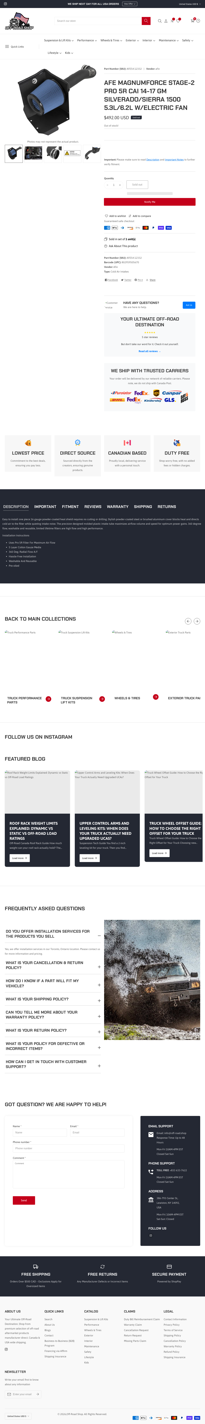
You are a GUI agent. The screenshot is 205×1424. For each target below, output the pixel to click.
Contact (49, 1335)
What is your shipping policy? (37, 999)
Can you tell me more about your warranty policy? (42, 1015)
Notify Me (149, 201)
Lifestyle (53, 52)
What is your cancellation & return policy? (44, 965)
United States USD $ (188, 4)
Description (152, 159)
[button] (150, 193)
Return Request (133, 1335)
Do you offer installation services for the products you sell (48, 934)
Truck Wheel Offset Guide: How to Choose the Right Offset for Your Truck (175, 828)
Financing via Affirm (56, 1351)
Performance (85, 40)
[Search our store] (146, 21)
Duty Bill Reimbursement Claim (142, 1319)
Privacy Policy (172, 1324)
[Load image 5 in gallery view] (92, 154)
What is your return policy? (36, 1030)
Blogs (48, 1330)
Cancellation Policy (175, 1340)
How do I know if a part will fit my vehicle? (42, 983)
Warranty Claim (133, 1324)
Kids (67, 52)
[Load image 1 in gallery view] (14, 154)
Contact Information (175, 1319)
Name (17, 1126)
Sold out (137, 184)
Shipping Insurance (55, 1356)
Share (153, 280)
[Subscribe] (38, 1394)
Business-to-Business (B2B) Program (59, 1343)
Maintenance (167, 40)
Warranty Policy (173, 1346)
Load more (18, 858)
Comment (19, 1157)
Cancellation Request (136, 1330)
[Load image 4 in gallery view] (72, 154)
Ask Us (189, 305)
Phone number (22, 1142)
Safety (186, 40)
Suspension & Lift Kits (57, 40)
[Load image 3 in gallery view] (53, 154)
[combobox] (102, 21)
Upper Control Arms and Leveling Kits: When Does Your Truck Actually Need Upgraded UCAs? (105, 831)
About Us (50, 1324)
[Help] (198, 21)
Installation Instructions (15, 535)
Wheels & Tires (110, 40)
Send (24, 1200)
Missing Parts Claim (135, 1340)
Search (48, 1319)
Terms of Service (173, 1330)
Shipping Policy (172, 1335)
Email (74, 1126)
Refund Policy (171, 1351)
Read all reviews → (150, 351)
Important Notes (174, 159)
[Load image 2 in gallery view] (33, 154)
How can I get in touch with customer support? (46, 1064)
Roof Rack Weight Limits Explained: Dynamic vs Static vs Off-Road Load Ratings (34, 831)
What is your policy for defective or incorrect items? (45, 1046)
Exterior (131, 40)
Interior (147, 40)
